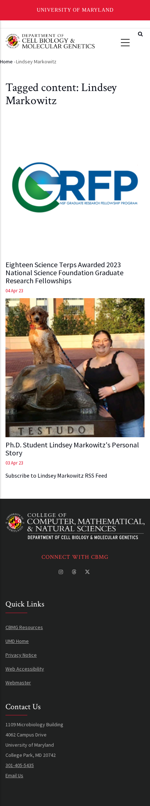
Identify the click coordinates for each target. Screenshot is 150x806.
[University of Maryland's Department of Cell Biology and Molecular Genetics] (75, 518)
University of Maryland (75, 10)
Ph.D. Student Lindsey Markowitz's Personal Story (72, 449)
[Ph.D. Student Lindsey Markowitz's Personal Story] (75, 367)
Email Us (14, 775)
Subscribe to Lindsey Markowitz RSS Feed (56, 475)
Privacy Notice (21, 655)
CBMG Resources (24, 627)
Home (6, 61)
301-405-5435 (19, 765)
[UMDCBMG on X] (88, 572)
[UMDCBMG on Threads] (75, 572)
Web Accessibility (24, 668)
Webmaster (18, 682)
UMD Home (17, 641)
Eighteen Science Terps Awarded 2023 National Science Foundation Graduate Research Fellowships (64, 273)
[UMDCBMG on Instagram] (61, 572)
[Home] (50, 40)
